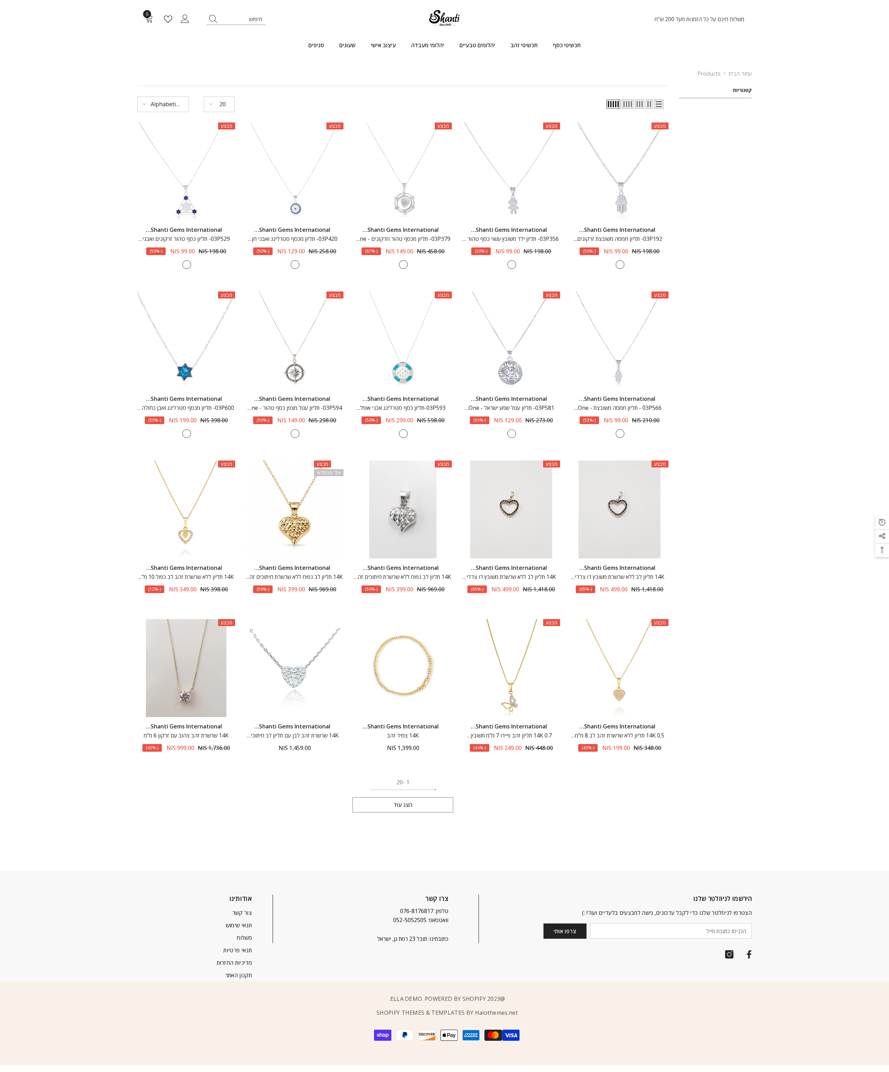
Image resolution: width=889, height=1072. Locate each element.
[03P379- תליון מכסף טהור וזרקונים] (403, 171)
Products (709, 73)
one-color (620, 264)
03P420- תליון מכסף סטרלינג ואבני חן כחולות (295, 239)
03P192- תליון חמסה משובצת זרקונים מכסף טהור (619, 239)
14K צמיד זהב (403, 735)
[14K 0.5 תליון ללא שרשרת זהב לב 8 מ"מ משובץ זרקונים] (619, 668)
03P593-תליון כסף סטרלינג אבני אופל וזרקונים (403, 408)
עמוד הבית (740, 73)
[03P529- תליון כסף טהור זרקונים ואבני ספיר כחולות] (186, 171)
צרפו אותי (565, 931)
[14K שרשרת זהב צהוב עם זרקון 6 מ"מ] (186, 668)
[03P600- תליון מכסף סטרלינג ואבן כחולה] (186, 340)
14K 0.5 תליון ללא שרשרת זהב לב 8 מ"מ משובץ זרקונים (619, 736)
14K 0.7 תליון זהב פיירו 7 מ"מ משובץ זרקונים (511, 736)
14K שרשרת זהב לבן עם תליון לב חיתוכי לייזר (295, 736)
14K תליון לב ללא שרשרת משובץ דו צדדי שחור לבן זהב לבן (619, 577)
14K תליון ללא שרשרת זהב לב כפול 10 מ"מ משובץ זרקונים (186, 577)
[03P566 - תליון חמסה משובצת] (619, 340)
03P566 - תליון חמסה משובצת (620, 408)
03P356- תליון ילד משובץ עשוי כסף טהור (511, 239)
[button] (658, 104)
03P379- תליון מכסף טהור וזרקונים (403, 239)
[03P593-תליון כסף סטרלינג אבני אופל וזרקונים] (403, 340)
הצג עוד (403, 805)
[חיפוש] (236, 19)
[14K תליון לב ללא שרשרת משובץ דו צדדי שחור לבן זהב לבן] (619, 509)
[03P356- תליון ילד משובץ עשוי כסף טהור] (511, 171)
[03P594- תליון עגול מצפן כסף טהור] (294, 340)
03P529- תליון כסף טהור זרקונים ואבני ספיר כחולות (186, 239)
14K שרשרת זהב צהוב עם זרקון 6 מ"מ (186, 735)
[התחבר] (185, 19)
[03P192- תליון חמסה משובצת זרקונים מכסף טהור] (619, 171)
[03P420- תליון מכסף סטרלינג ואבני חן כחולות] (294, 171)
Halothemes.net (496, 1012)
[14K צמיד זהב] (403, 668)
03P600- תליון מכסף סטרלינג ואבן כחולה (186, 408)
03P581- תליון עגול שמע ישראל (511, 408)
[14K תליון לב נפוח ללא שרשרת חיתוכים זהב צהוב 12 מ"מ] (294, 509)
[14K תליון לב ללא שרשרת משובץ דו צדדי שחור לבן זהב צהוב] (511, 509)
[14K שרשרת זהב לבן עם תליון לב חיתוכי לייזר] (294, 668)
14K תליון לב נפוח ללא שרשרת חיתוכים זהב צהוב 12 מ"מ (294, 577)
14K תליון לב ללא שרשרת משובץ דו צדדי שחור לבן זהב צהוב (511, 577)
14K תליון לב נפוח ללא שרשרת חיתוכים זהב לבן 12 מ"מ (403, 577)
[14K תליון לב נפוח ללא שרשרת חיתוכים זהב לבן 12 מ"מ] (403, 509)
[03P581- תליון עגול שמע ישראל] (511, 340)
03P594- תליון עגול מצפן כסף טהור (294, 408)
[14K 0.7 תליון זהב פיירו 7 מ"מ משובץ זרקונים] (511, 668)
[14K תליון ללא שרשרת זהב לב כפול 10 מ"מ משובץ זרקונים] (186, 509)
